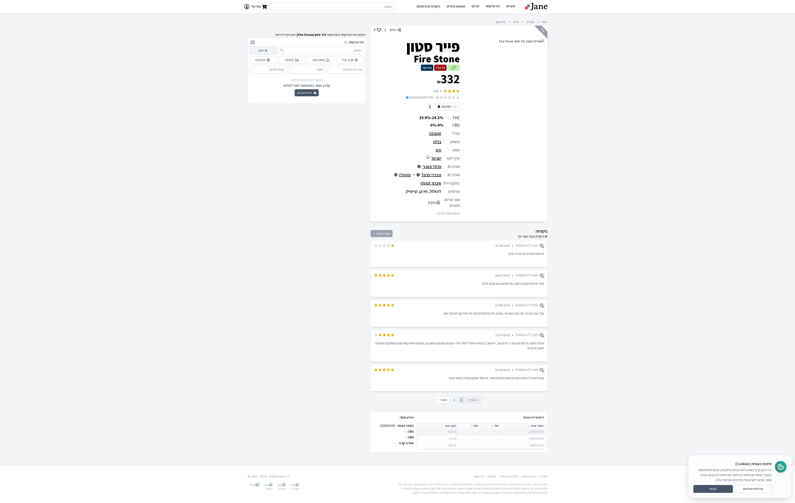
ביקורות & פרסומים (428, 6)
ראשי (544, 22)
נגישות (492, 476)
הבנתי (713, 489)
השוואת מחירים (456, 6)
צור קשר (479, 476)
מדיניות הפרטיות (753, 489)
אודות (544, 476)
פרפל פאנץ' (431, 166)
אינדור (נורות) (430, 183)
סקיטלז (405, 174)
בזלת (516, 22)
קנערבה (435, 133)
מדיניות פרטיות (509, 476)
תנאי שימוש (529, 476)
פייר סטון (501, 22)
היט (438, 150)
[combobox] (361, 69)
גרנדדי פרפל (431, 174)
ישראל (436, 158)
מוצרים (530, 22)
